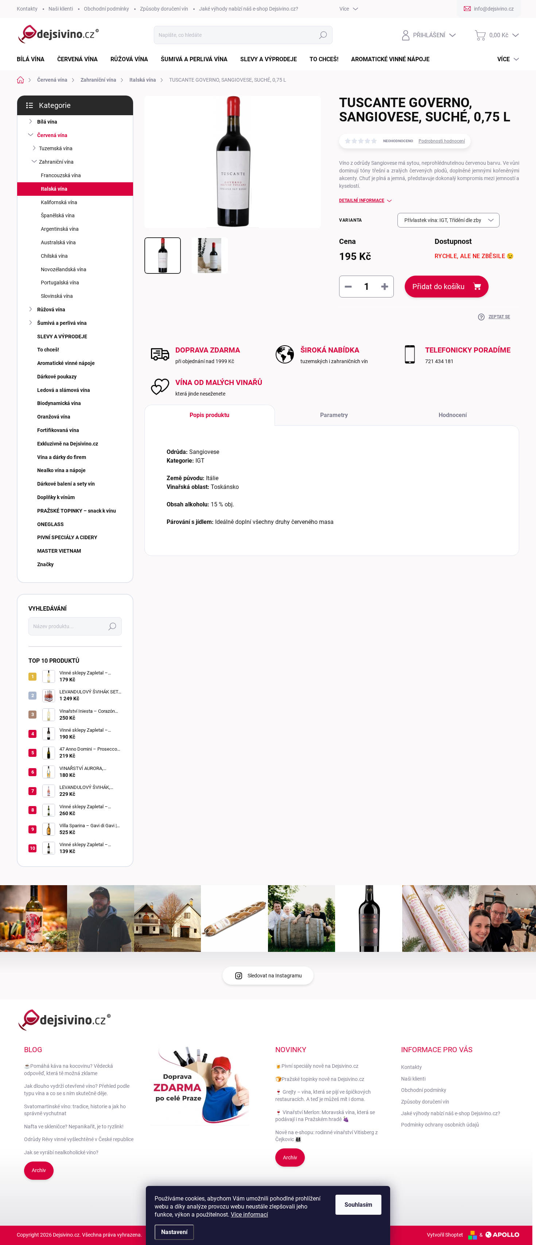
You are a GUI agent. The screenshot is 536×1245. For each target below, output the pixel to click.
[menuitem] (33, 59)
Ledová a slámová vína (63, 390)
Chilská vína (54, 256)
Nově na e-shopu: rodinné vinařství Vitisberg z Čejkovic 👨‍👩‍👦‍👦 (326, 1136)
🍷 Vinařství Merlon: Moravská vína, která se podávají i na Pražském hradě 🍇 (325, 1116)
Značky (45, 564)
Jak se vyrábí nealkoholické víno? (61, 1152)
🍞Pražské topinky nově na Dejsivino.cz (319, 1079)
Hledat (323, 35)
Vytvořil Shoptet (445, 1235)
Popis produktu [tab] (209, 415)
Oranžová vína (53, 417)
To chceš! (48, 350)
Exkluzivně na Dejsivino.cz (67, 444)
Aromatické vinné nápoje (66, 363)
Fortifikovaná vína (58, 430)
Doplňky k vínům (56, 497)
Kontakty (27, 9)
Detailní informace (361, 200)
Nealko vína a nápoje (61, 470)
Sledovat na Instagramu (275, 976)
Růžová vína (51, 309)
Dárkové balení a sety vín (66, 484)
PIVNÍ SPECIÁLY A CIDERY (67, 537)
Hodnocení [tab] (453, 415)
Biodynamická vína (59, 403)
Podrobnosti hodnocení (442, 141)
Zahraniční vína (56, 162)
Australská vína (58, 242)
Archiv (39, 1170)
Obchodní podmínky (106, 9)
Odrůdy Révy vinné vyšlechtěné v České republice (78, 1139)
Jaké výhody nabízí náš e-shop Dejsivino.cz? (248, 9)
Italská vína (54, 189)
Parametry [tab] (334, 415)
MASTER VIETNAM (59, 551)
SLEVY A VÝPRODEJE (62, 336)
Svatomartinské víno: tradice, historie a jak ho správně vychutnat (75, 1110)
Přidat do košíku (438, 286)
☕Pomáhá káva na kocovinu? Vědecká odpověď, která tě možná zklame (68, 1069)
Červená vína (52, 135)
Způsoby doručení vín (164, 9)
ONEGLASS (50, 524)
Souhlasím (358, 1204)
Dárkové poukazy (57, 377)
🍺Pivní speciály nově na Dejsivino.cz (316, 1066)
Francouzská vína (61, 175)
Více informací (249, 1214)
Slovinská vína (57, 296)
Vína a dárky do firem (61, 457)
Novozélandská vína (63, 269)
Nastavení (174, 1232)
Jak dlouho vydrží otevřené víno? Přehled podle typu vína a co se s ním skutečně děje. (76, 1089)
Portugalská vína (60, 282)
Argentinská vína (60, 229)
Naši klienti (60, 9)
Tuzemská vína (56, 148)
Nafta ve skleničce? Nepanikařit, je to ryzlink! (74, 1126)
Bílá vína (47, 122)
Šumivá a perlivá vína (62, 323)
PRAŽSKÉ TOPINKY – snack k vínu (76, 511)
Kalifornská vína (59, 202)
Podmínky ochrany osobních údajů (440, 1125)
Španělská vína (58, 215)
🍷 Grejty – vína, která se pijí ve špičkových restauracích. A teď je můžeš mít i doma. (323, 1095)
